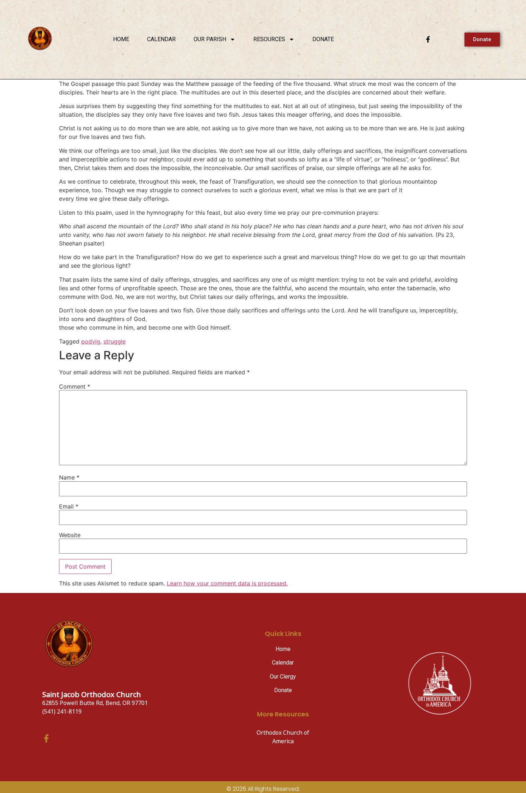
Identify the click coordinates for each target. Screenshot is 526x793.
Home (121, 39)
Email (68, 506)
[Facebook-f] (428, 39)
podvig (90, 341)
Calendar (161, 39)
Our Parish (210, 39)
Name (69, 477)
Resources (269, 39)
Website (70, 535)
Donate (323, 39)
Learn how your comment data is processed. (227, 583)
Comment (74, 386)
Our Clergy (283, 676)
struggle (114, 341)
